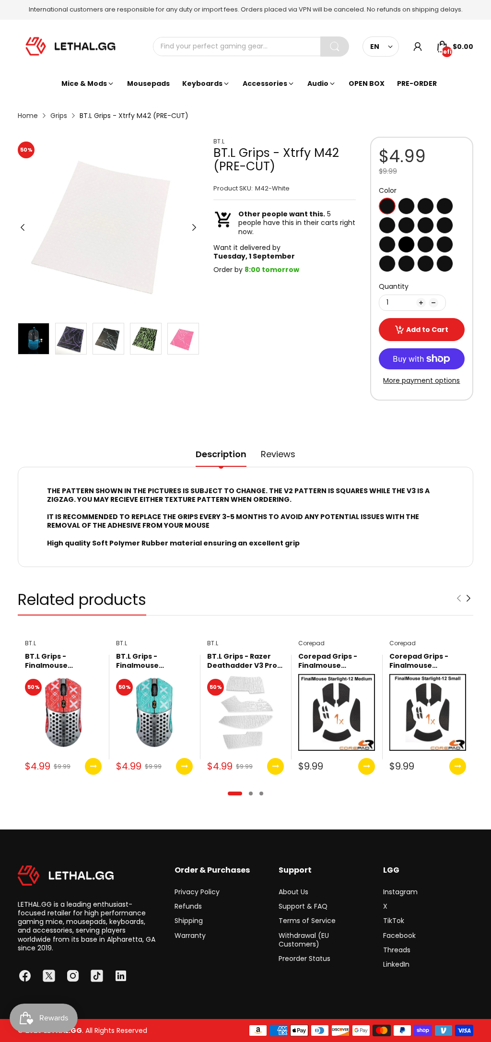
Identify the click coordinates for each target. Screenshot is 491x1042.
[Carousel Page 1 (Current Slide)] (235, 793)
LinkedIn (396, 964)
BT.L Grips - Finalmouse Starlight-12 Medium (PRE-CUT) (153, 661)
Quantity (394, 286)
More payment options (421, 380)
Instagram (400, 892)
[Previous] (194, 227)
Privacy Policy (197, 892)
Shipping (189, 920)
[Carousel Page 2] (251, 793)
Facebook (399, 935)
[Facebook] (25, 976)
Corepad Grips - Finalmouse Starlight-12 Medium (335, 661)
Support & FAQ (303, 906)
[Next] (22, 227)
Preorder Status (304, 958)
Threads (396, 950)
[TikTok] (97, 976)
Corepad (311, 643)
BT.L (218, 141)
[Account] (417, 46)
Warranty (190, 935)
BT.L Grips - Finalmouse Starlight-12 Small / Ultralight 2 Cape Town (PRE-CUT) (59, 661)
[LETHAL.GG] (70, 46)
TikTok (393, 920)
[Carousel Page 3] (261, 793)
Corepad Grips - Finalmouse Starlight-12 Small (421, 661)
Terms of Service (307, 920)
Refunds (188, 906)
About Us (293, 892)
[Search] (334, 46)
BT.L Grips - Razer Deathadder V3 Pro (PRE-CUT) (242, 661)
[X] (49, 976)
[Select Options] (93, 766)
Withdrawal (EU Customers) (304, 940)
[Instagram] (73, 976)
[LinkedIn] (121, 976)
